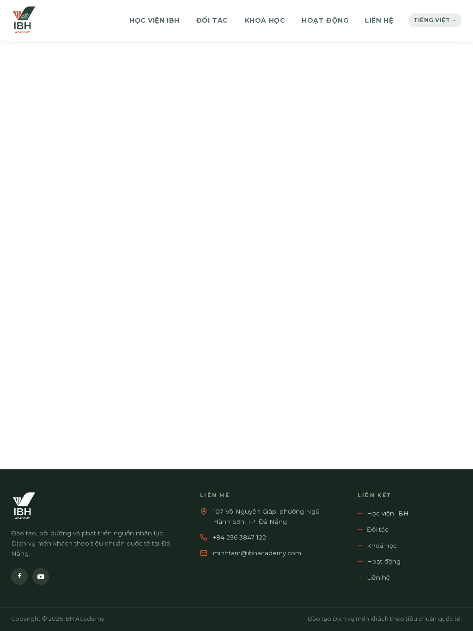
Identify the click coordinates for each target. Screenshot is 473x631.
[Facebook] (19, 576)
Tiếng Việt (431, 20)
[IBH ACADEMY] (23, 20)
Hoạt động (325, 20)
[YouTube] (40, 576)
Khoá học (265, 20)
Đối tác (212, 20)
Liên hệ (379, 20)
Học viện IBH (154, 20)
